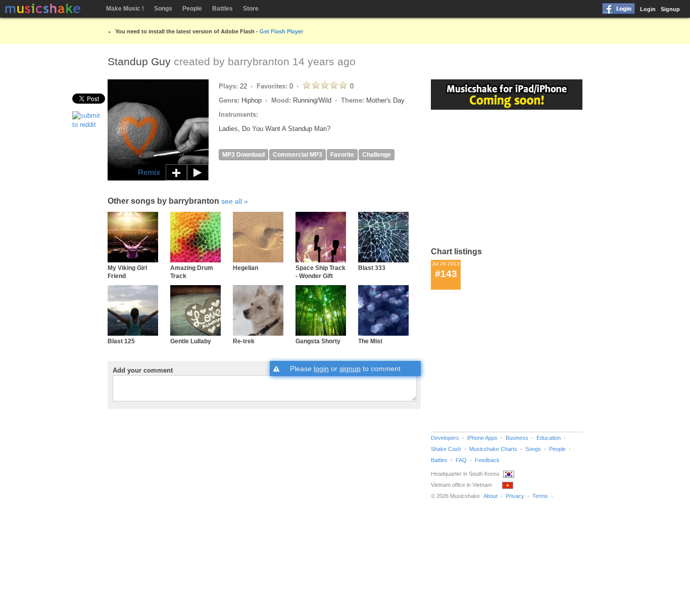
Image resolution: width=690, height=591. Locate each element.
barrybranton (258, 61)
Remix (149, 172)
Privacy (515, 496)
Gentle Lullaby (190, 341)
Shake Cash (446, 449)
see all (231, 201)
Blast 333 (371, 267)
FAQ (461, 460)
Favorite (342, 154)
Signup (670, 9)
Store (251, 8)
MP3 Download (243, 154)
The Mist (370, 341)
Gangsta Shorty (317, 341)
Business (517, 438)
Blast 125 (121, 341)
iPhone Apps (482, 438)
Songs (163, 8)
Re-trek (244, 341)
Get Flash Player (281, 31)
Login (648, 9)
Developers (445, 438)
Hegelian (245, 267)
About (490, 496)
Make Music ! (125, 8)
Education (548, 438)
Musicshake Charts (493, 449)
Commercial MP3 (297, 154)
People (192, 8)
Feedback (487, 460)
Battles (222, 8)
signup (350, 369)
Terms (540, 496)
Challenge (376, 154)
